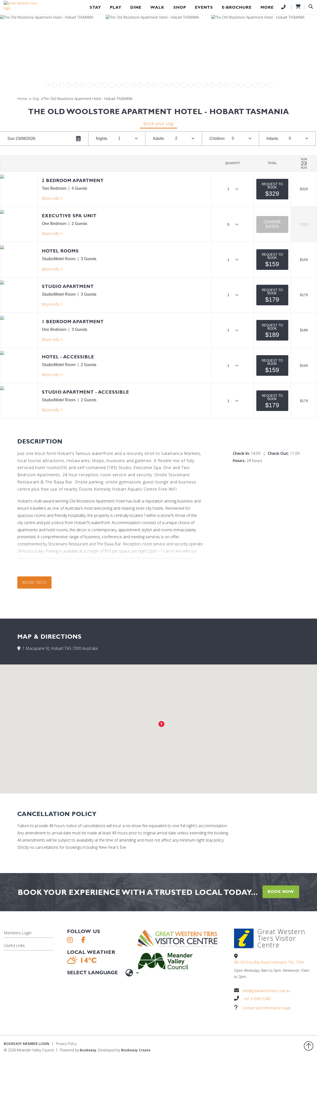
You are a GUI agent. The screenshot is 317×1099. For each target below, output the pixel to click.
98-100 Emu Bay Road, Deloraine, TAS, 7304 (269, 962)
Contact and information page (266, 1007)
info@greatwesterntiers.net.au (266, 990)
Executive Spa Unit (69, 215)
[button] (272, 189)
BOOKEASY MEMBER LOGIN (26, 1043)
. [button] (52, 198)
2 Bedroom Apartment (73, 180)
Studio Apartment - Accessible (85, 392)
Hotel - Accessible (68, 356)
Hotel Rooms (60, 250)
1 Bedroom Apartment (73, 321)
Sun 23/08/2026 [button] (21, 138)
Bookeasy (88, 1050)
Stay (95, 7)
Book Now (280, 891)
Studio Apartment (68, 286)
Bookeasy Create (135, 1050)
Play (115, 7)
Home (22, 98)
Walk (157, 7)
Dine (135, 7)
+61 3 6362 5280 (256, 998)
